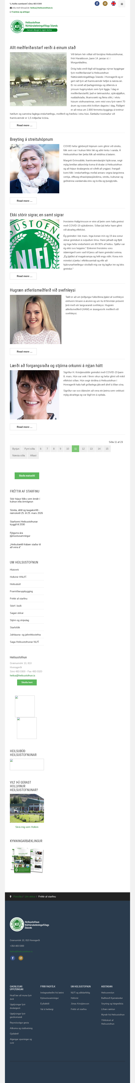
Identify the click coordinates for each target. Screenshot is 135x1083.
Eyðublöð (44, 1003)
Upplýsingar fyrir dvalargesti (17, 1006)
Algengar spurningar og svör (21, 1041)
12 (83, 448)
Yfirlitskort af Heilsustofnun (107, 1022)
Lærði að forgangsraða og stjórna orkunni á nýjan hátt (56, 365)
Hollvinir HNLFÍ (18, 576)
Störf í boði (15, 605)
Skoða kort (26, 682)
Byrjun (15, 448)
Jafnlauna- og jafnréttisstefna (25, 634)
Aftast (33, 455)
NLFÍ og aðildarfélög (80, 992)
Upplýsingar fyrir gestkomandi (17, 1015)
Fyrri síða (30, 448)
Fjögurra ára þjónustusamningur (20, 534)
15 (107, 448)
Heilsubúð (15, 584)
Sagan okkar (17, 613)
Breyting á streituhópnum (31, 139)
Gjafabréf (14, 1033)
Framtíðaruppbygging (21, 591)
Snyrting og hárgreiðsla (112, 1003)
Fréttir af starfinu (18, 598)
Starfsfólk (15, 627)
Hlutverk (14, 569)
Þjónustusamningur (49, 998)
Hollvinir (74, 998)
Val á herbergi (46, 1009)
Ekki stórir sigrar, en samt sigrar (37, 214)
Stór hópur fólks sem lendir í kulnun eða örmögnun (25, 500)
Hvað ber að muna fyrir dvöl (21, 997)
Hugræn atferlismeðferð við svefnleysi (42, 290)
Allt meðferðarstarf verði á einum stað (43, 47)
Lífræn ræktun (108, 1009)
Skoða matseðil (27, 475)
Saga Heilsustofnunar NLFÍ (24, 641)
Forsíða (18, 896)
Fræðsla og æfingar (21, 12)
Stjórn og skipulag (19, 620)
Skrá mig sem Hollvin (26, 827)
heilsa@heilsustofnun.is (41, 8)
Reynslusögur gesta (19, 1022)
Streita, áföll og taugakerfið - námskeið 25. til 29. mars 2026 (26, 511)
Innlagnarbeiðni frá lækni (52, 992)
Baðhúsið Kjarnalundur (112, 998)
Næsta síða (18, 455)
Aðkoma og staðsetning (21, 1028)
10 (67, 448)
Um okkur (30, 896)
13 (91, 448)
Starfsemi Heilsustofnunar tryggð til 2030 (24, 523)
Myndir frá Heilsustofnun (112, 1014)
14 (99, 448)
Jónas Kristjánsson (80, 1003)
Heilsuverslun (107, 992)
